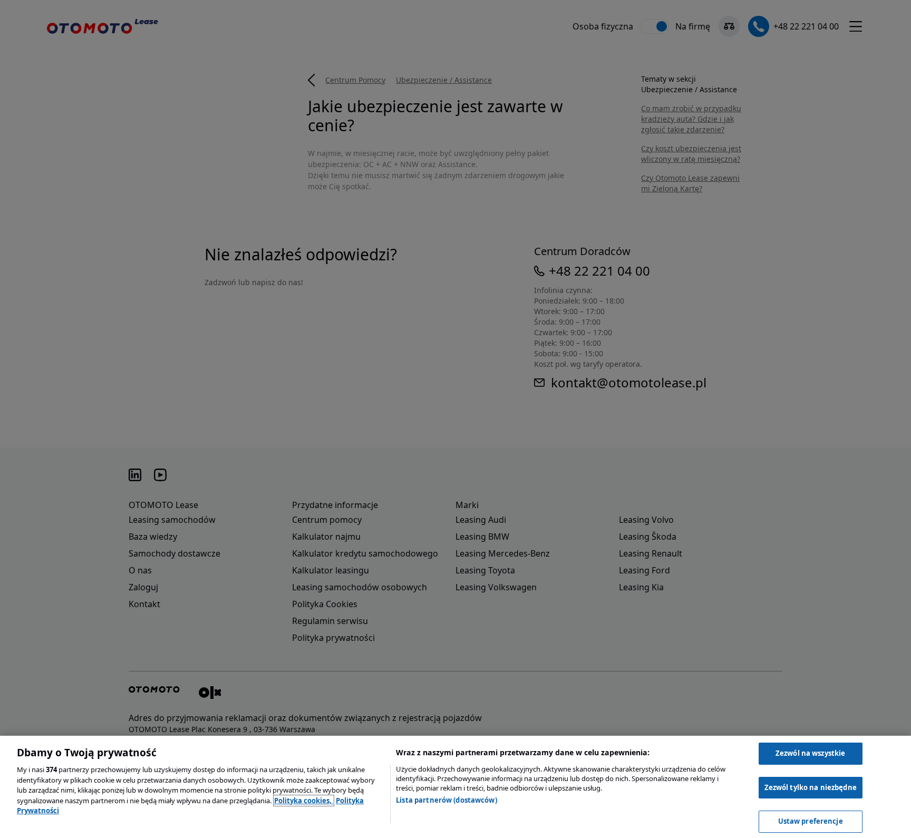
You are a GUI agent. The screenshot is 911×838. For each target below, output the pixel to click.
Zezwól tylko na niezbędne (810, 787)
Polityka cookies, (303, 800)
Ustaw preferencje (810, 821)
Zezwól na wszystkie (810, 753)
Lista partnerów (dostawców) (446, 800)
